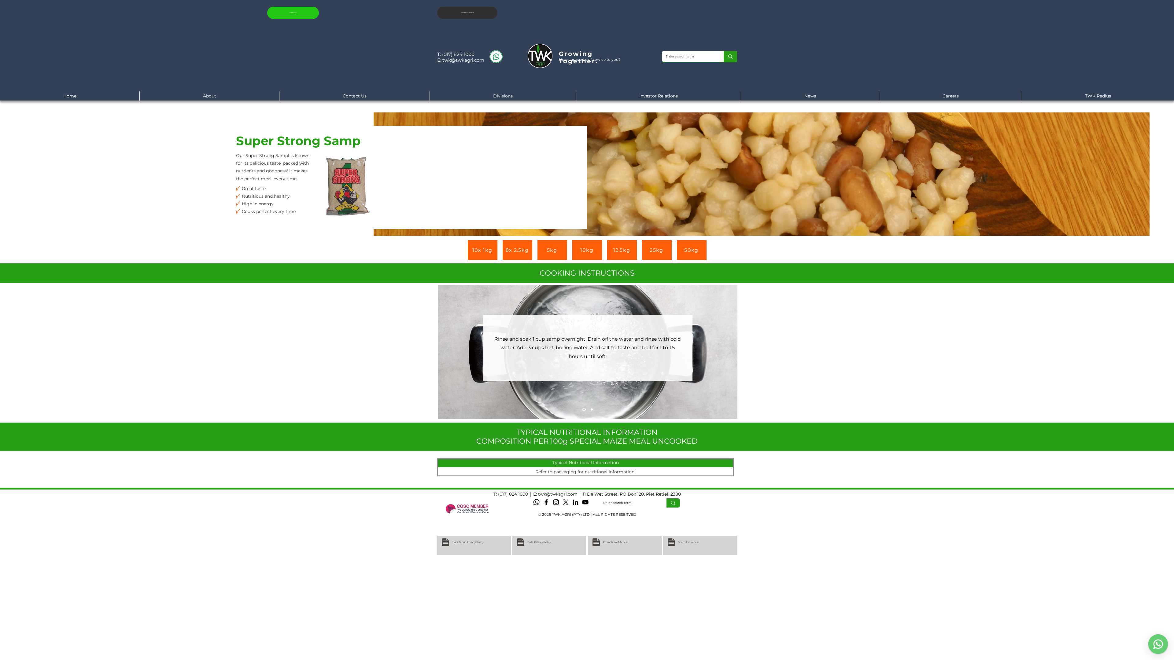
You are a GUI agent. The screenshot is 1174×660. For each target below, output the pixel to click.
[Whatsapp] (536, 502)
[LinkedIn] (575, 502)
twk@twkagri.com (463, 60)
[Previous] (446, 352)
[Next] (729, 352)
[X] (566, 502)
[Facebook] (546, 502)
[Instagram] (556, 502)
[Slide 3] (583, 409)
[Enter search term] (730, 56)
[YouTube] (585, 502)
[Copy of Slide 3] (591, 409)
